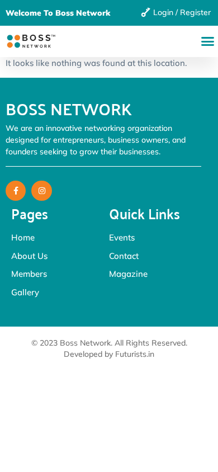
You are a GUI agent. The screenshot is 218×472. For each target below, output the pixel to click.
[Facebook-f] (16, 191)
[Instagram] (41, 191)
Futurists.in (134, 354)
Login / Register (182, 12)
